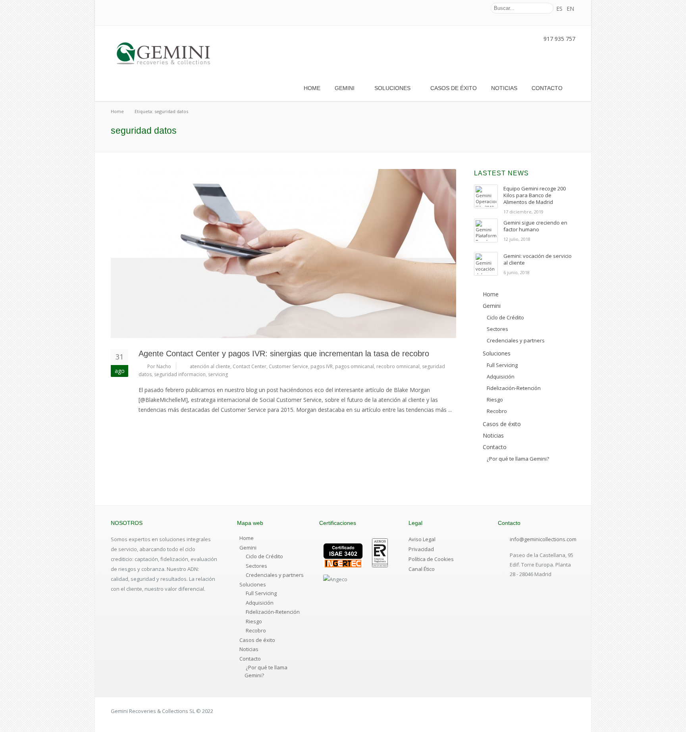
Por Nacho (159, 366)
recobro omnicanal (398, 366)
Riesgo (254, 621)
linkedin (477, 8)
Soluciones (392, 88)
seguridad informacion (180, 374)
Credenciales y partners (275, 574)
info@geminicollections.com (543, 539)
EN (570, 8)
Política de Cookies (431, 559)
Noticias (504, 88)
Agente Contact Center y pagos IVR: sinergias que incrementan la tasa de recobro (284, 353)
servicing (218, 374)
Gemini (345, 88)
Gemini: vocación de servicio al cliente (537, 259)
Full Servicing (261, 593)
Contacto (547, 88)
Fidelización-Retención (273, 611)
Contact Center (249, 366)
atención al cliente (210, 366)
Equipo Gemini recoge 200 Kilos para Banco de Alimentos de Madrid (534, 195)
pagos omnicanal (354, 366)
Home (312, 88)
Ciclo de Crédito (264, 556)
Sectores (256, 565)
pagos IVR (321, 366)
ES (559, 8)
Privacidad (421, 549)
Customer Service (288, 366)
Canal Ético (422, 569)
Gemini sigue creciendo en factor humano (535, 226)
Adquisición (260, 602)
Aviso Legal (422, 539)
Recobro (256, 630)
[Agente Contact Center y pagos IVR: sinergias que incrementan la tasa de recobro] (283, 253)
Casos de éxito (453, 88)
